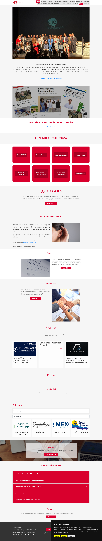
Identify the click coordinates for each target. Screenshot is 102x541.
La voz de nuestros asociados (61, 1)
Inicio (38, 1)
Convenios (72, 1)
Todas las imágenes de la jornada (51, 78)
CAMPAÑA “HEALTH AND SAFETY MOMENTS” (48, 3)
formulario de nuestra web (29, 242)
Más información (51, 126)
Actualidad (75, 3)
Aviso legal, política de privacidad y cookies (50, 532)
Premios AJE (79, 1)
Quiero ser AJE (51, 454)
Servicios (50, 1)
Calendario (86, 3)
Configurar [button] (71, 536)
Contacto (69, 3)
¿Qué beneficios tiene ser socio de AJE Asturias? (28, 486)
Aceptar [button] (57, 536)
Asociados (86, 1)
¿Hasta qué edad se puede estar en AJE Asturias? (28, 499)
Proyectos (35, 298)
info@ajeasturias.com (29, 532)
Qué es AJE (51, 203)
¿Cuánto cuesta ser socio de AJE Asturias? (26, 473)
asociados (73, 393)
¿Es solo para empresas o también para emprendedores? (30, 480)
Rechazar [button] (64, 536)
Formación (43, 1)
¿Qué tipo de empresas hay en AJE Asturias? (27, 493)
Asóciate (63, 3)
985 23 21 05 (21, 531)
